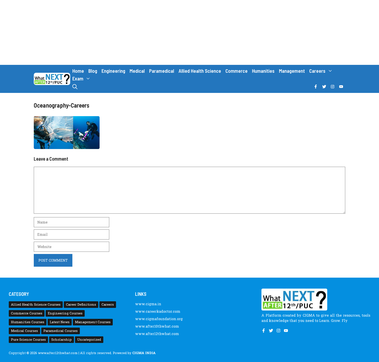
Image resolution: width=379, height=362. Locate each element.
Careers (317, 71)
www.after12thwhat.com (157, 333)
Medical (137, 71)
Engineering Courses (65, 313)
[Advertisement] (189, 32)
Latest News (60, 322)
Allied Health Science (200, 71)
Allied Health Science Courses (36, 304)
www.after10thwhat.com (157, 326)
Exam (77, 78)
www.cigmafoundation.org (159, 318)
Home (78, 71)
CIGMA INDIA (144, 353)
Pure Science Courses (28, 339)
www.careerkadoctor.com (157, 311)
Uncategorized (89, 339)
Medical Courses (24, 331)
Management (292, 71)
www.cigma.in (148, 304)
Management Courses (93, 322)
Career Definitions (81, 304)
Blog (92, 71)
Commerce (236, 71)
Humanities (263, 71)
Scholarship (61, 339)
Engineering (113, 71)
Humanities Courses (27, 322)
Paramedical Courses (60, 331)
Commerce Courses (26, 313)
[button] (75, 86)
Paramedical (161, 71)
